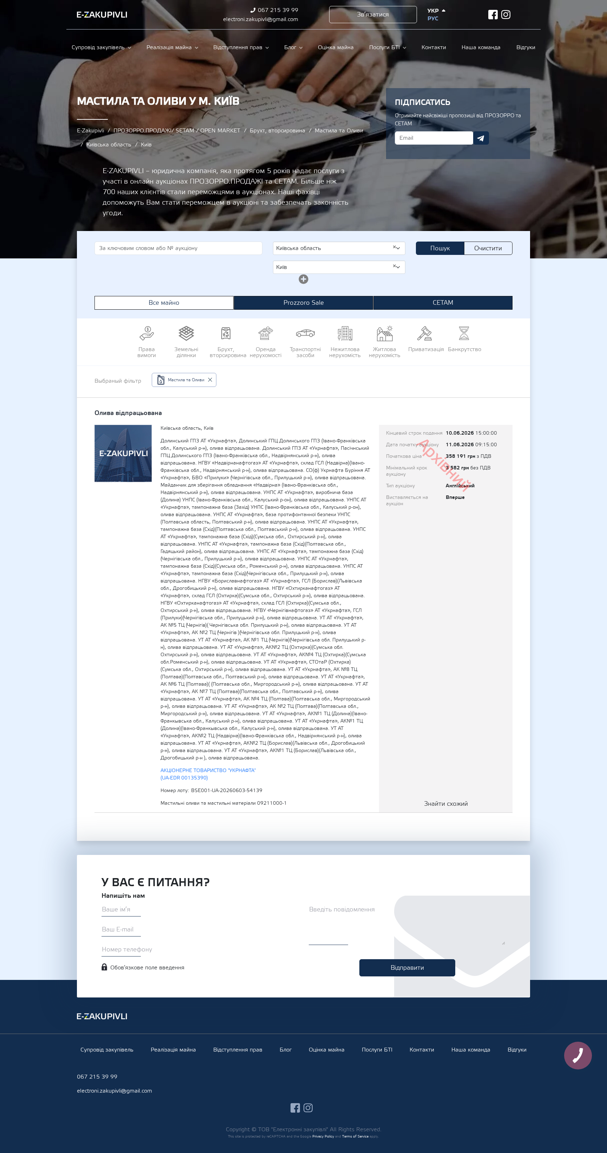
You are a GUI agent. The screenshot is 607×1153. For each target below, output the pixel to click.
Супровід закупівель (98, 47)
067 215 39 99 (278, 10)
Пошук (440, 248)
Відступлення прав (237, 47)
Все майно (164, 303)
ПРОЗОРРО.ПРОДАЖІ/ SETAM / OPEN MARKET (176, 130)
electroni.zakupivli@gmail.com (260, 19)
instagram (506, 14)
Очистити (488, 248)
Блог (290, 47)
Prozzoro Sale (303, 303)
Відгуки (525, 47)
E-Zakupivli (90, 130)
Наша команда (481, 47)
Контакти (434, 47)
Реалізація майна (169, 47)
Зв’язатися (373, 15)
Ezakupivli (102, 15)
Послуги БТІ (384, 47)
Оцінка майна (336, 47)
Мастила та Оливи (339, 130)
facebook (493, 14)
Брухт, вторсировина (277, 130)
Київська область (108, 144)
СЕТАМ (443, 303)
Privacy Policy (323, 1136)
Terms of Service (355, 1136)
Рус (432, 18)
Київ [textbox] (336, 267)
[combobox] (339, 248)
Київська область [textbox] (336, 248)
